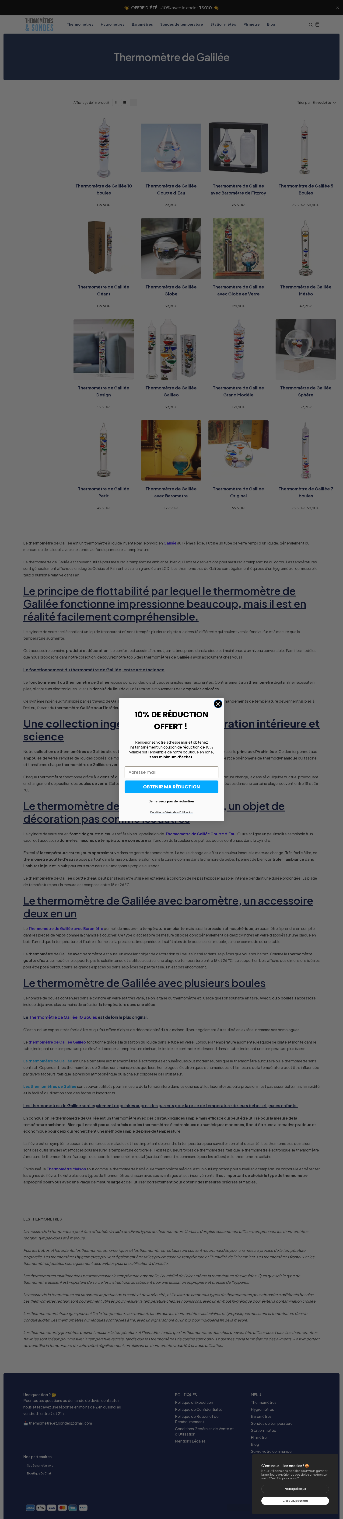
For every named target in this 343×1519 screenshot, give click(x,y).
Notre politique (295, 1489)
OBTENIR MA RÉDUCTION (171, 787)
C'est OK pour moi (295, 1500)
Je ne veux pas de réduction (171, 801)
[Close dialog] (218, 704)
